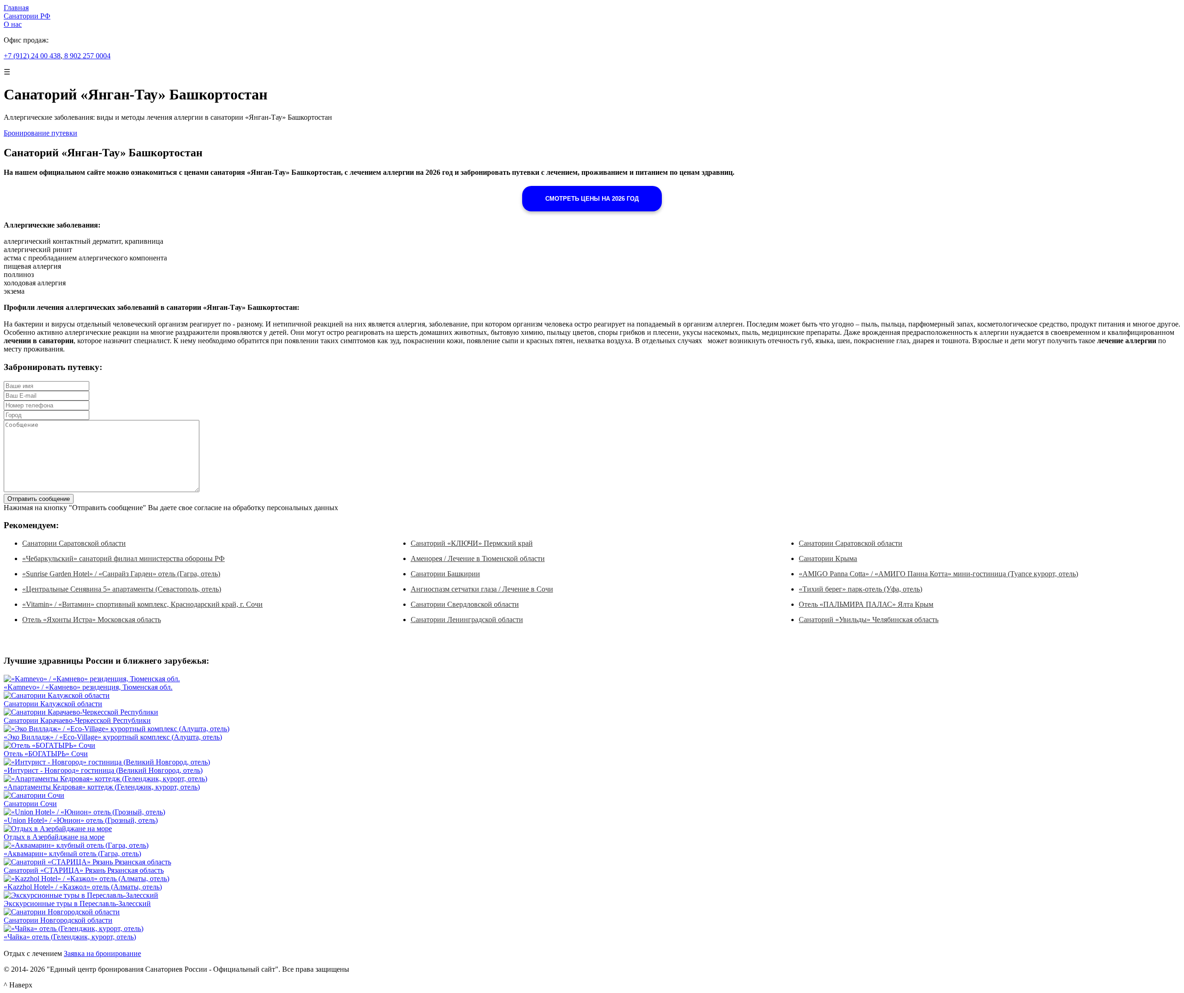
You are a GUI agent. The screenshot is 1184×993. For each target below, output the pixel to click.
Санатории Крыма (828, 558)
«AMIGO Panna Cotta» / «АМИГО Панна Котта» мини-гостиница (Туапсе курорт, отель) (938, 574)
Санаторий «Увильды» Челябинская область (868, 619)
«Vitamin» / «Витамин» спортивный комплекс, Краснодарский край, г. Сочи (142, 604)
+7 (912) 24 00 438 (32, 56)
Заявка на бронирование (102, 953)
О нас (13, 24)
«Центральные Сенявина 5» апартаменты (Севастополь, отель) (121, 589)
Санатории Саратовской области (74, 543)
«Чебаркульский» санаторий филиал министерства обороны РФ (123, 558)
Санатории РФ (27, 16)
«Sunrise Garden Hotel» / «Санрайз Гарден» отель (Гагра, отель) (121, 574)
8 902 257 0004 (86, 56)
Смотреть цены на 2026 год (592, 198)
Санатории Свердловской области (465, 604)
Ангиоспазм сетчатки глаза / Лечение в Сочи (482, 589)
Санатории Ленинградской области (467, 619)
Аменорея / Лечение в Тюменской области (478, 558)
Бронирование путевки (40, 133)
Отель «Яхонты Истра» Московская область (91, 619)
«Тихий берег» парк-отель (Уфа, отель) (860, 589)
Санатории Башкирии (445, 574)
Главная (16, 8)
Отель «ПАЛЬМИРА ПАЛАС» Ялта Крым (866, 604)
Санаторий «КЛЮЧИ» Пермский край (472, 543)
